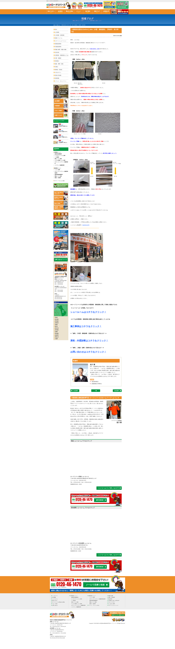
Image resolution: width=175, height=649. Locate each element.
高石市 (56, 326)
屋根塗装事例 (58, 43)
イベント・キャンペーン (60, 81)
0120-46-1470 (85, 225)
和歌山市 (57, 336)
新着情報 (57, 78)
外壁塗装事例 (58, 46)
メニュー (78, 12)
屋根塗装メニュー (92, 595)
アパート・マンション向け (59, 180)
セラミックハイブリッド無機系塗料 (61, 162)
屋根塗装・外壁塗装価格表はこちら (58, 207)
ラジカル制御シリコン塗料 (60, 160)
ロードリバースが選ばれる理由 (58, 203)
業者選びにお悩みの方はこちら (58, 198)
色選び (56, 66)
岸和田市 (57, 322)
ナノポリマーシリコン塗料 (60, 155)
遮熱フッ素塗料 (58, 177)
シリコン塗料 (57, 169)
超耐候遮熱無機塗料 (59, 174)
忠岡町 (56, 331)
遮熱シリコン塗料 (58, 176)
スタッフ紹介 (58, 110)
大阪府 (56, 338)
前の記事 (117, 390)
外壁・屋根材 (58, 58)
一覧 (96, 390)
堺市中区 (57, 328)
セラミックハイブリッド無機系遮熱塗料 (61, 172)
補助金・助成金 (58, 69)
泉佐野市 (57, 335)
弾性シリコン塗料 (58, 158)
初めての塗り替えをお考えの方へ (58, 193)
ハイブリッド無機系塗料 (59, 165)
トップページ (55, 595)
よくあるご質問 (112, 603)
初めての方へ (51, 12)
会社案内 (60, 12)
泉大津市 (57, 319)
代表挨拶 (57, 105)
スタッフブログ (112, 602)
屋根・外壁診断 (112, 597)
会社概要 (57, 101)
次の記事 (75, 390)
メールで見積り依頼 (95, 585)
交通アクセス (58, 115)
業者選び (57, 61)
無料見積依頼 (99, 500)
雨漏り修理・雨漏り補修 (60, 49)
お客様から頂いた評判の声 (114, 600)
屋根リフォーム (58, 38)
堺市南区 (57, 321)
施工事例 (87, 12)
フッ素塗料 (57, 157)
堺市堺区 (57, 333)
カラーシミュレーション (60, 40)
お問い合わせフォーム (61, 259)
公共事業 (57, 32)
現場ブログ (97, 12)
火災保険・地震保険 (59, 35)
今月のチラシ (58, 72)
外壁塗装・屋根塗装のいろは (61, 55)
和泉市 (56, 317)
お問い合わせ (55, 605)
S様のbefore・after (94, 48)
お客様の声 (106, 12)
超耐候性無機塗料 (58, 153)
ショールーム (55, 598)
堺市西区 (57, 329)
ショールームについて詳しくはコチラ (108, 488)
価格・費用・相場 (59, 63)
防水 (56, 29)
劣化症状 (57, 52)
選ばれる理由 (69, 12)
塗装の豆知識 (58, 75)
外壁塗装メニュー (74, 595)
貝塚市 (56, 324)
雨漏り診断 (111, 595)
